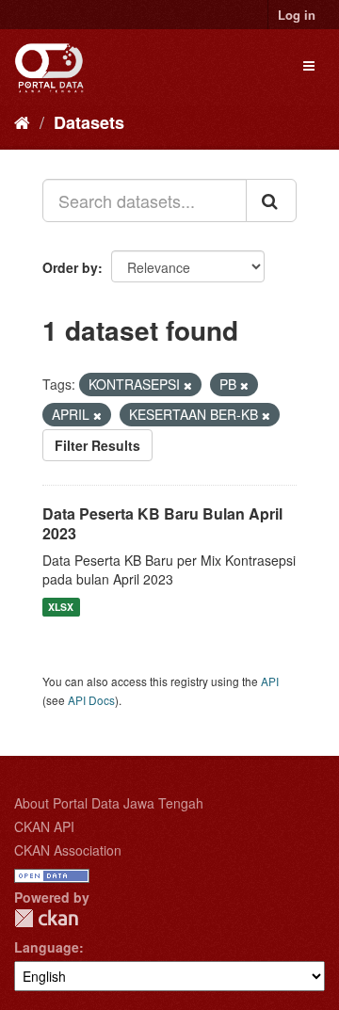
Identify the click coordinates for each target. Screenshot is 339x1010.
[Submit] (271, 200)
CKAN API (44, 826)
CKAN (46, 918)
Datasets (89, 122)
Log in (296, 15)
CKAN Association (67, 850)
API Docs (91, 700)
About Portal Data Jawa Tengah (108, 803)
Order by (70, 267)
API (270, 681)
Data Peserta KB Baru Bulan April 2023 (162, 523)
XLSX (60, 607)
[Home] (22, 121)
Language (46, 947)
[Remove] (188, 385)
